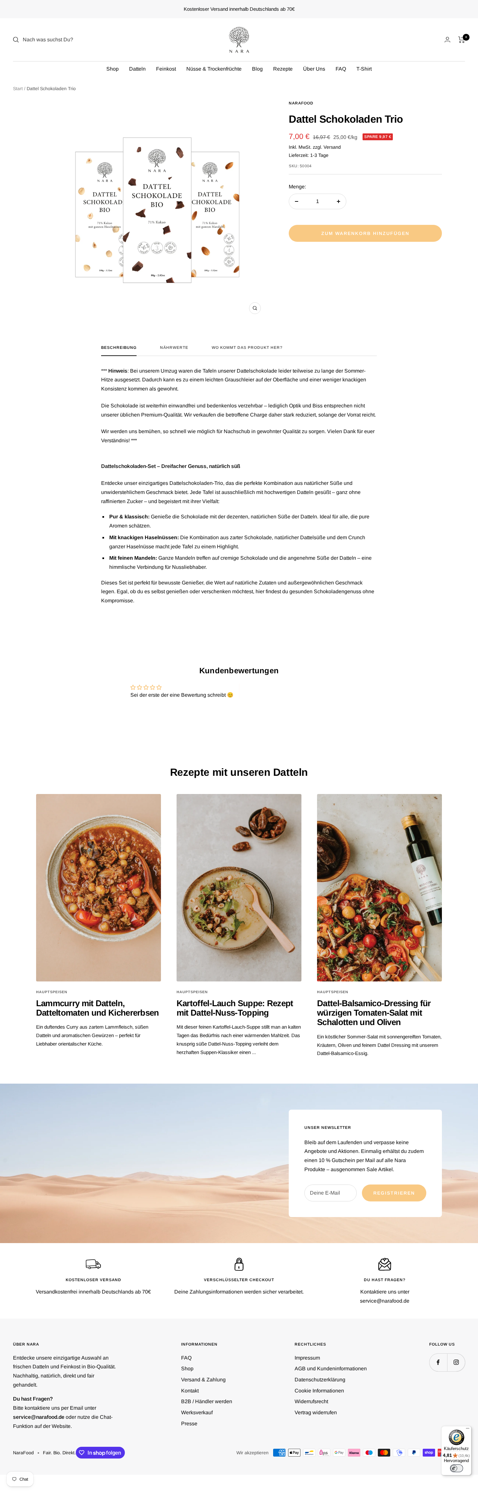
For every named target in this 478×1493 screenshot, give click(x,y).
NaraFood (301, 103)
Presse (189, 1423)
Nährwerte (174, 347)
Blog (257, 69)
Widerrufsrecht (311, 1401)
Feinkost (166, 69)
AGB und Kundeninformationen (331, 1368)
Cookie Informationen (319, 1390)
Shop (112, 69)
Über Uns (314, 69)
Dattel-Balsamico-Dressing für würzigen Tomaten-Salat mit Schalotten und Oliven (374, 1012)
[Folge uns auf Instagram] (456, 1362)
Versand (332, 147)
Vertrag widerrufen (316, 1412)
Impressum (307, 1358)
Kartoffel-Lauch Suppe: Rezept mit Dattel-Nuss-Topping (235, 1008)
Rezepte (283, 69)
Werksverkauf (197, 1412)
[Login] (447, 39)
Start (18, 88)
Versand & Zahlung (203, 1379)
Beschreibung (119, 347)
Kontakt (190, 1390)
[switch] (456, 1468)
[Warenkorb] (461, 39)
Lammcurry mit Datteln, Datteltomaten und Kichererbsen (97, 1008)
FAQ (341, 69)
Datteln (137, 69)
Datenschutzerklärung (320, 1379)
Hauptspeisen (51, 992)
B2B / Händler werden (206, 1401)
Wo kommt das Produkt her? (247, 347)
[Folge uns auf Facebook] (438, 1362)
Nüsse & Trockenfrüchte (214, 69)
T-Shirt (364, 69)
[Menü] (467, 1430)
